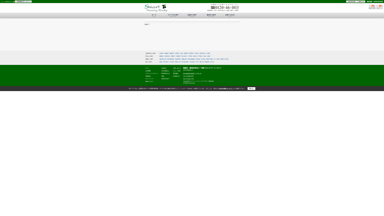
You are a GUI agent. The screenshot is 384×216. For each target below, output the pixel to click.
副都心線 (184, 59)
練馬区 (172, 53)
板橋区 (167, 53)
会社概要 (148, 71)
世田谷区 (202, 53)
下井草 (190, 56)
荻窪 (209, 56)
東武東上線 (163, 59)
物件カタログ (149, 81)
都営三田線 (209, 59)
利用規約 (148, 76)
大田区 (208, 53)
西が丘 (195, 56)
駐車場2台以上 (166, 73)
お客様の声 (176, 76)
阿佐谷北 (167, 56)
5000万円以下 (166, 79)
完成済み (164, 68)
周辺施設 (175, 73)
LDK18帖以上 (165, 71)
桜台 (205, 56)
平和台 (200, 56)
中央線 (203, 59)
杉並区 (161, 53)
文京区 (196, 53)
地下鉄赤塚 (185, 62)
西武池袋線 (191, 59)
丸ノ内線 (216, 59)
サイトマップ (149, 79)
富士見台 (184, 56)
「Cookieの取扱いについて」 (225, 88)
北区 (181, 53)
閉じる (251, 88)
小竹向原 (192, 62)
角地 (163, 76)
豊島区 (186, 53)
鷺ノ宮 (202, 62)
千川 (197, 62)
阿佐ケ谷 (177, 62)
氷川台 (212, 62)
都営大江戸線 (224, 59)
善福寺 (161, 56)
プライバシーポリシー (152, 73)
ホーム (147, 68)
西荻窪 (207, 62)
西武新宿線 (170, 59)
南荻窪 (178, 56)
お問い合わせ (177, 68)
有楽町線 (177, 59)
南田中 (173, 56)
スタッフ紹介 (177, 71)
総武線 (198, 59)
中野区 (177, 53)
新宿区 (191, 53)
